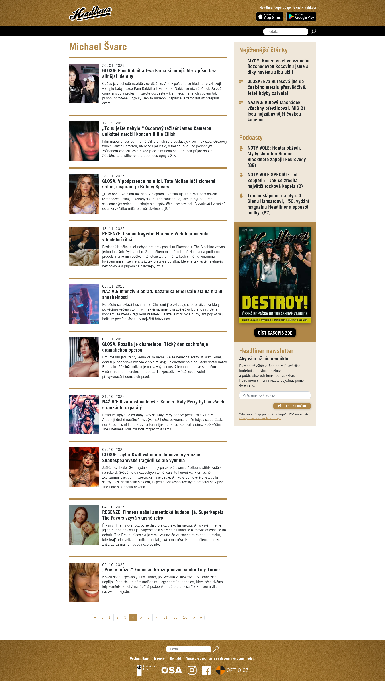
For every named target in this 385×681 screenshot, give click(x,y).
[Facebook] (206, 670)
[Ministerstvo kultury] (146, 670)
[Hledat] (312, 31)
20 (185, 617)
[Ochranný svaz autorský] (171, 670)
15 (175, 617)
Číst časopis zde (275, 333)
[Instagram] (192, 670)
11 (165, 617)
